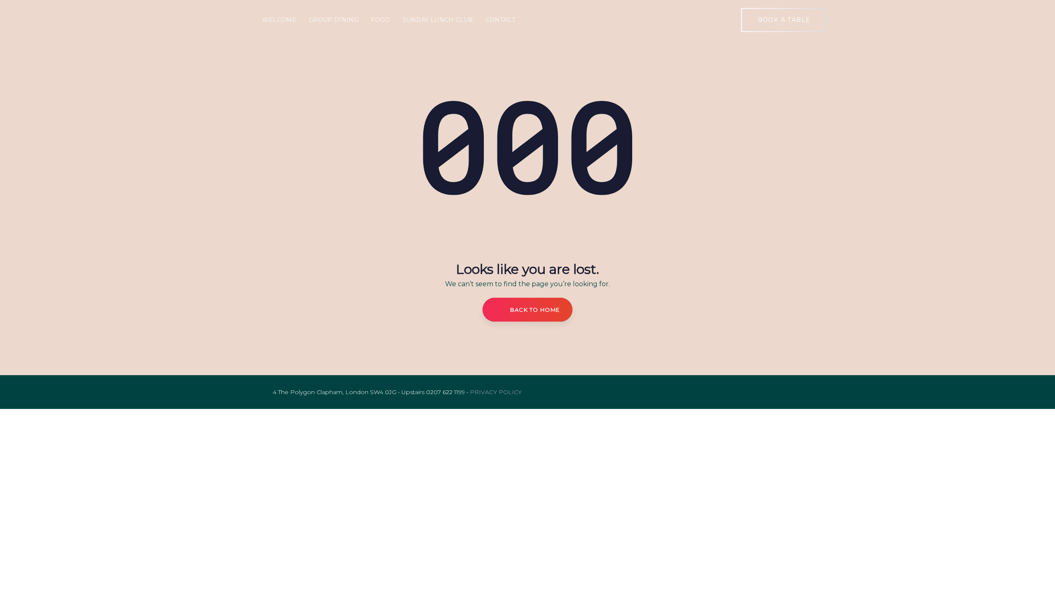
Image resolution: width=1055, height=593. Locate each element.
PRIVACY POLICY (496, 392)
